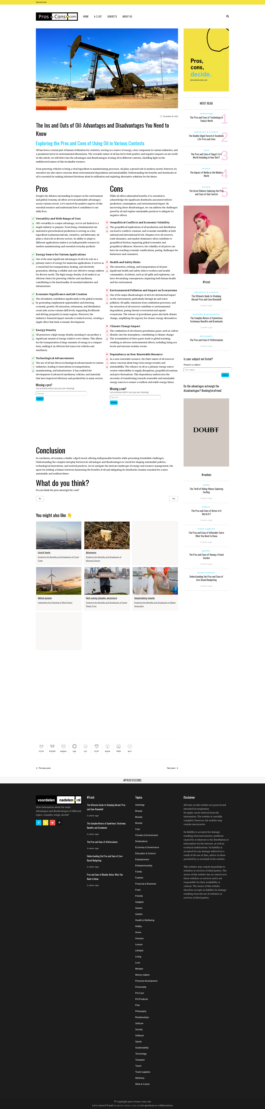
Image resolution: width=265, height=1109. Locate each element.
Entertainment (142, 859)
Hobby (138, 926)
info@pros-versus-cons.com (127, 1106)
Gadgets (139, 902)
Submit (40, 399)
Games (138, 908)
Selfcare (139, 1023)
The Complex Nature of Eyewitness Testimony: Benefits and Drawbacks (206, 319)
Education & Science (145, 853)
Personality (140, 987)
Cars (137, 829)
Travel (138, 1066)
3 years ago (206, 520)
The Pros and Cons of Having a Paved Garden (206, 556)
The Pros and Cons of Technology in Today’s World (206, 119)
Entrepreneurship (143, 865)
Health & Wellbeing (144, 920)
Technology (141, 1054)
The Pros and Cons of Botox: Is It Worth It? (206, 512)
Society (139, 1029)
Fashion (139, 878)
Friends (139, 896)
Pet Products (141, 999)
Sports (138, 1041)
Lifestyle (139, 950)
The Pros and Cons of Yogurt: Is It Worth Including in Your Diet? (206, 155)
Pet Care (139, 993)
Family (138, 871)
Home (138, 932)
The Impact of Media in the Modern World (206, 174)
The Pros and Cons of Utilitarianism (206, 340)
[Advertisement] (70, 421)
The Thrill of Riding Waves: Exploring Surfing (206, 490)
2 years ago (206, 305)
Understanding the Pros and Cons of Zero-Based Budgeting (206, 578)
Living (138, 956)
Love (137, 963)
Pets (137, 1005)
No (40, 499)
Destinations (141, 841)
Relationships (142, 1017)
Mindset (139, 969)
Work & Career (142, 1084)
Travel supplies (142, 1072)
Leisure (139, 944)
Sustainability (142, 1048)
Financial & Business (145, 884)
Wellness (139, 1078)
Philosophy (140, 1011)
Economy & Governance (147, 847)
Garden (139, 914)
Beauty (138, 811)
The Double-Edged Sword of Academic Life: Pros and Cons (206, 137)
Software (139, 1035)
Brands (138, 817)
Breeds (138, 823)
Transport (140, 1060)
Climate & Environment (146, 835)
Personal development (146, 981)
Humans (139, 938)
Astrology (140, 805)
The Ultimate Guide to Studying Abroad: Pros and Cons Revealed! (206, 297)
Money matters (142, 975)
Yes (173, 499)
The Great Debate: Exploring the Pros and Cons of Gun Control (206, 192)
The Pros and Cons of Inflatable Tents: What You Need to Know (206, 534)
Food (137, 890)
